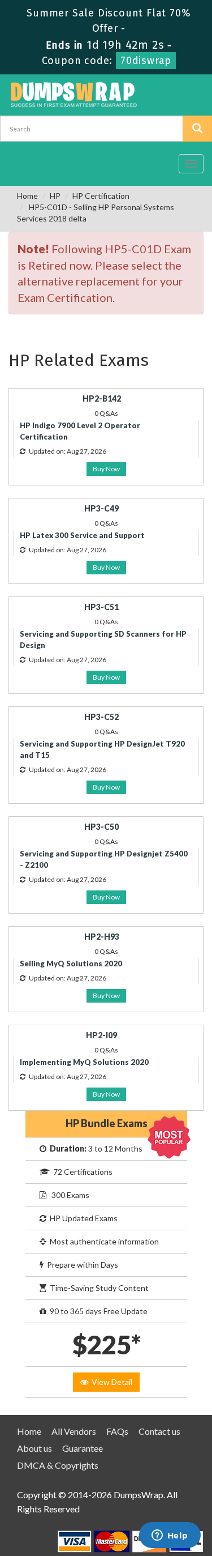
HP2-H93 (101, 936)
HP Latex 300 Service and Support (82, 535)
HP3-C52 (101, 717)
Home (27, 196)
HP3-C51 (101, 607)
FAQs (117, 1431)
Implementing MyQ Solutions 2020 (84, 1062)
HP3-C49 (101, 508)
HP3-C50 (101, 827)
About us (34, 1448)
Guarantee (82, 1448)
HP (55, 196)
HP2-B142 (102, 398)
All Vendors (73, 1431)
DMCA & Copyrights (57, 1465)
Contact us (159, 1431)
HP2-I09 (101, 1035)
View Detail (110, 1382)
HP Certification (100, 196)
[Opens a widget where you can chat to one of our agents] (170, 1536)
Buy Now (106, 468)
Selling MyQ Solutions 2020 (71, 963)
